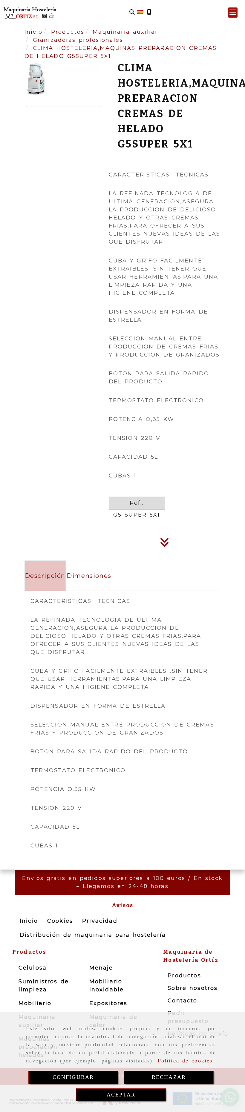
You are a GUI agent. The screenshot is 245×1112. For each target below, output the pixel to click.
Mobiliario (35, 1003)
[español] (140, 12)
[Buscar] (132, 12)
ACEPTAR (121, 1095)
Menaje (101, 967)
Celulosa (33, 967)
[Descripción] (164, 544)
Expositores (108, 1003)
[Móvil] (149, 12)
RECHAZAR (169, 1077)
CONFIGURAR (73, 1077)
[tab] (45, 575)
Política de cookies (185, 1061)
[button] (233, 12)
